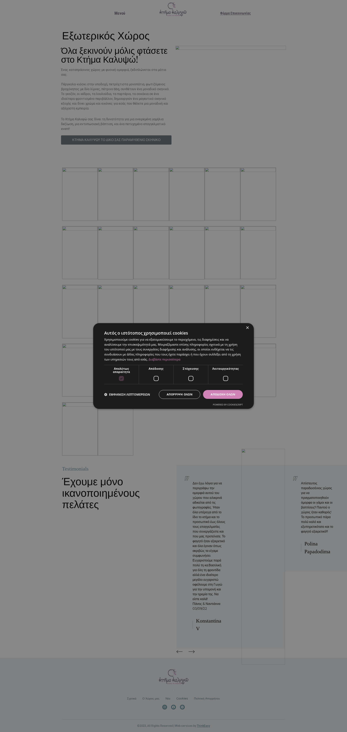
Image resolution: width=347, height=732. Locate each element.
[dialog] (173, 366)
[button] (127, 394)
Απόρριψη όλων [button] (179, 394)
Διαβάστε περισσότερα (164, 359)
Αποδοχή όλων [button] (223, 394)
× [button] (247, 327)
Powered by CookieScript (228, 404)
